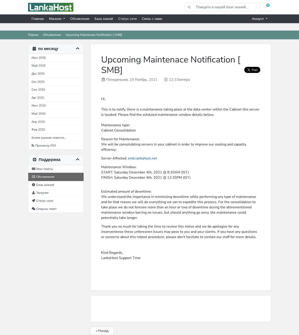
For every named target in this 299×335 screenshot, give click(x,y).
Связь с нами (152, 19)
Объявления (79, 19)
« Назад (102, 330)
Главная (38, 19)
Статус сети (127, 19)
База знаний (104, 19)
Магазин (55, 19)
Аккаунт (258, 19)
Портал (33, 35)
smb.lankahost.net (142, 158)
